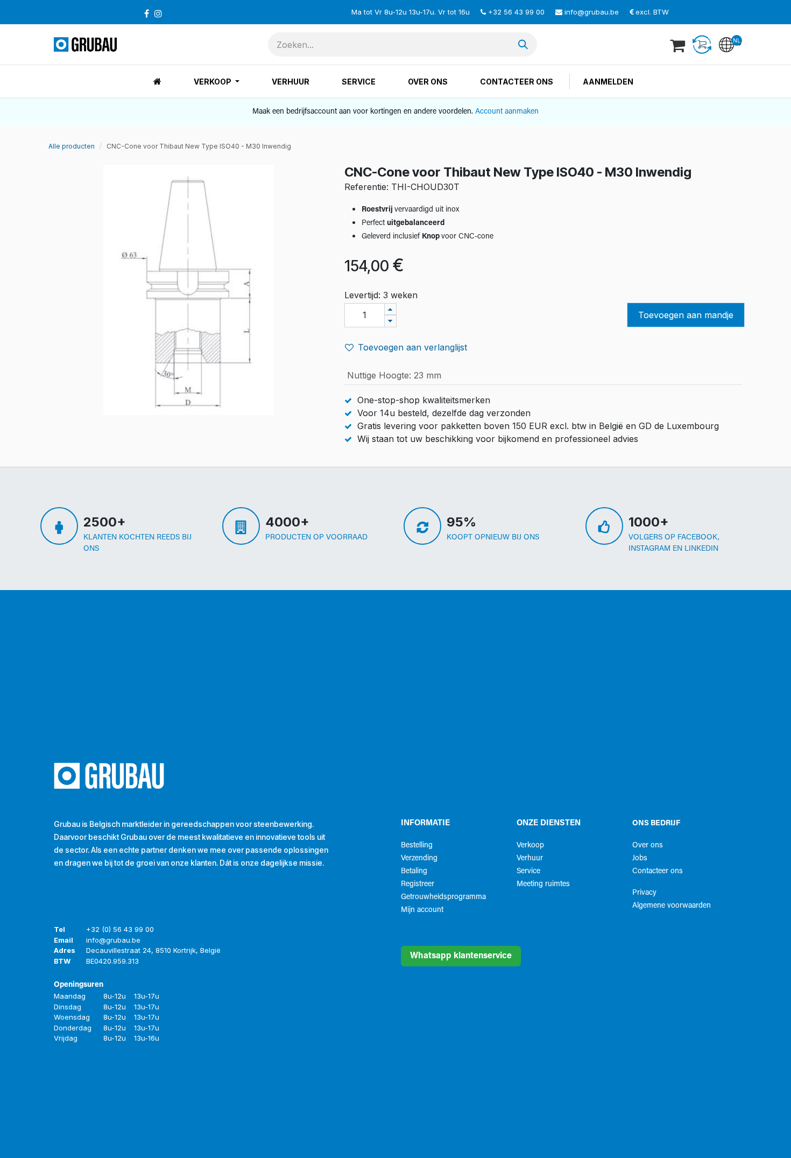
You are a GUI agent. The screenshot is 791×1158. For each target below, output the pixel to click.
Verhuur (530, 858)
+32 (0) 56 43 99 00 (120, 929)
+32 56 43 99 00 (516, 12)
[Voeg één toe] (390, 309)
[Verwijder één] (390, 321)
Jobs (639, 858)
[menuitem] (157, 81)
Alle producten (71, 146)
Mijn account (422, 910)
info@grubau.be (591, 12)
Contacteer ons (657, 871)
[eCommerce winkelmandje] (678, 44)
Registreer (417, 884)
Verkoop (530, 845)
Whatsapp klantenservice (461, 956)
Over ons (647, 845)
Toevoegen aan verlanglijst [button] (412, 347)
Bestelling (417, 845)
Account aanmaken (507, 112)
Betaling (414, 871)
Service (528, 871)
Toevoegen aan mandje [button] (685, 315)
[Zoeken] (523, 44)
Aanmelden (608, 81)
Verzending (419, 858)
